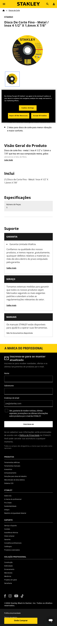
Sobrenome (9, 386)
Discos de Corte (14, 10)
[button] (5, 596)
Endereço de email (11, 398)
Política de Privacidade (29, 435)
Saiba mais (11, 268)
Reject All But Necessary (18, 116)
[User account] (54, 4)
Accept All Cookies (40, 116)
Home (3, 10)
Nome (6, 373)
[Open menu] (4, 4)
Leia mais (8, 160)
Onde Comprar (21, 620)
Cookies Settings (27, 108)
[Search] (47, 4)
